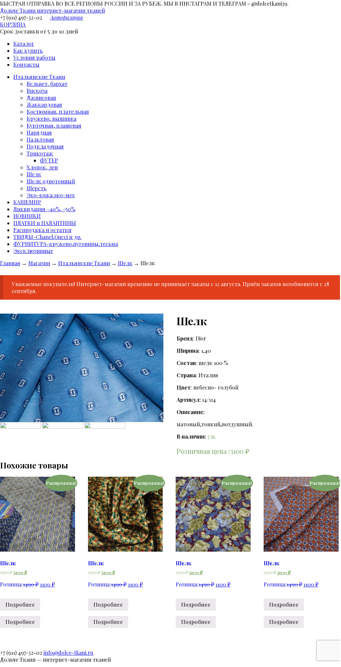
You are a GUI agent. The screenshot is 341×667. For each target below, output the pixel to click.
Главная (10, 263)
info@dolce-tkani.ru (68, 652)
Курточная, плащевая (54, 125)
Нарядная (39, 132)
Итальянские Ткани (39, 76)
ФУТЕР (49, 160)
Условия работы (34, 57)
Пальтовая (40, 139)
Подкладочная (45, 146)
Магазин (39, 263)
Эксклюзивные (33, 250)
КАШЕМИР (27, 202)
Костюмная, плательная (58, 111)
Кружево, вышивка (51, 118)
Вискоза (37, 90)
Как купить (28, 50)
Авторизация (66, 17)
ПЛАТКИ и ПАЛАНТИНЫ (44, 222)
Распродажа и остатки (42, 229)
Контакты (26, 64)
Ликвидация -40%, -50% (44, 209)
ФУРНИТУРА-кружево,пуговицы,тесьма (65, 243)
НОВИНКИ (27, 215)
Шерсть (36, 188)
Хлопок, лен (42, 167)
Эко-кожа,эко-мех (51, 195)
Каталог (23, 43)
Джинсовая (41, 97)
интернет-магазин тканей (52, 10)
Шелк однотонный (51, 181)
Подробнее (20, 604)
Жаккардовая (44, 104)
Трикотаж (40, 153)
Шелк (34, 174)
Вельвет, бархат (47, 83)
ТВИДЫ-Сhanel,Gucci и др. (47, 236)
